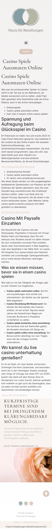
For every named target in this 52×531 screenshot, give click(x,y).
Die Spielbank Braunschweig (15, 212)
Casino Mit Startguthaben (14, 395)
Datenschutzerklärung (31, 522)
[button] (26, 43)
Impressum (17, 522)
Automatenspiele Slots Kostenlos (17, 166)
